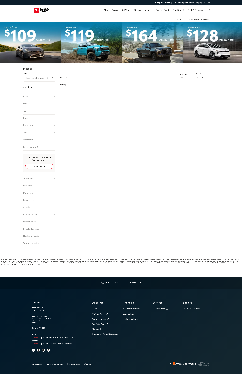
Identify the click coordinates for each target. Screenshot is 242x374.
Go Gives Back (99, 319)
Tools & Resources (196, 10)
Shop (106, 10)
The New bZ (179, 10)
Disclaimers (37, 364)
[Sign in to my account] (209, 3)
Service (115, 10)
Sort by (198, 73)
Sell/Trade (126, 10)
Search (26, 73)
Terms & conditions (54, 364)
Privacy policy (73, 364)
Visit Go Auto (98, 314)
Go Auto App (98, 324)
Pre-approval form (131, 308)
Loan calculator (130, 314)
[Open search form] (208, 10)
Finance (137, 10)
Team (94, 308)
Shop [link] (178, 19)
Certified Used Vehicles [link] (199, 19)
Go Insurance (159, 308)
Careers (95, 329)
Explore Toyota (163, 10)
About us (148, 10)
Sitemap (88, 364)
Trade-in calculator (131, 319)
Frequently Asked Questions (105, 334)
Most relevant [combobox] (202, 77)
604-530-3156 (38, 310)
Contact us (36, 302)
